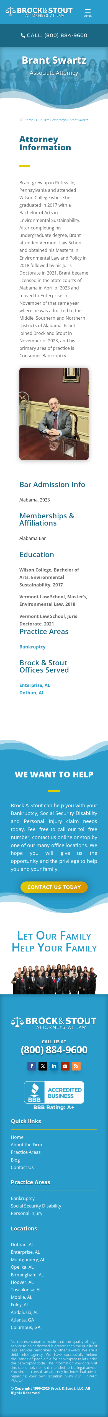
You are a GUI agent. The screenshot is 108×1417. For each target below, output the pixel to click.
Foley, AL (20, 1305)
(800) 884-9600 (54, 1049)
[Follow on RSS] (76, 1066)
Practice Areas (26, 1152)
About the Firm (26, 1145)
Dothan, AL (22, 1245)
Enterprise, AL (25, 1252)
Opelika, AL (22, 1267)
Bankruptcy (23, 1198)
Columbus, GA (25, 1327)
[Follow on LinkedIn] (54, 1066)
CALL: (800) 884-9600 (57, 35)
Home (28, 120)
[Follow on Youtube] (65, 1066)
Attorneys (59, 120)
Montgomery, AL (28, 1259)
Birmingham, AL (27, 1275)
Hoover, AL (22, 1282)
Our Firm (42, 120)
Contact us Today (54, 887)
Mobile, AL (21, 1297)
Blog (15, 1160)
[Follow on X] (42, 1066)
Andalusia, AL (24, 1312)
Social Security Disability (36, 1206)
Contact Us (22, 1167)
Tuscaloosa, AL (26, 1290)
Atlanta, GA (22, 1320)
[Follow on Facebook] (31, 1066)
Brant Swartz (79, 120)
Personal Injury (26, 1213)
